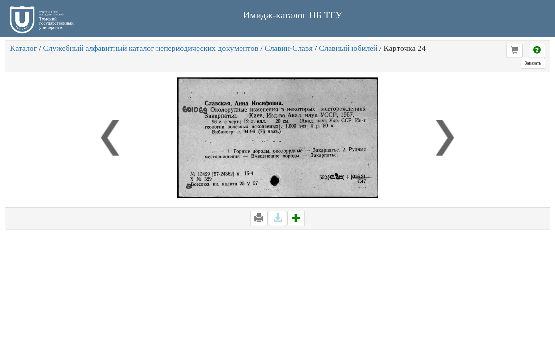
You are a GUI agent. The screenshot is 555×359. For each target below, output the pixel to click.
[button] (515, 51)
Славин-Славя (289, 48)
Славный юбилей (348, 48)
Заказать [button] (533, 63)
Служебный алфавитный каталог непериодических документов (151, 48)
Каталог (23, 48)
